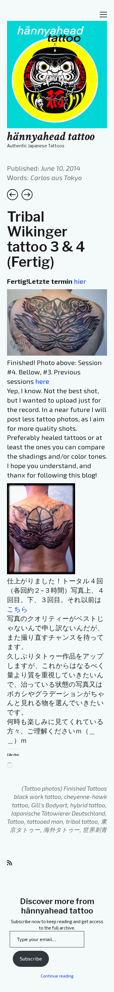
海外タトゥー (61, 829)
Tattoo (15, 821)
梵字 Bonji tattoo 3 (27, 194)
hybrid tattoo (87, 805)
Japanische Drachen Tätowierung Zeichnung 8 (12, 194)
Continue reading (57, 975)
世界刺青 (95, 829)
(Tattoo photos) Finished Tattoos (64, 788)
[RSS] (9, 862)
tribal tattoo (82, 821)
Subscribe (31, 958)
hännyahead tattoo (51, 136)
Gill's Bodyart (49, 805)
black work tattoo (37, 796)
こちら (17, 609)
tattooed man (45, 821)
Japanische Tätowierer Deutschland (58, 813)
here (42, 381)
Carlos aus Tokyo (56, 177)
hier (80, 281)
